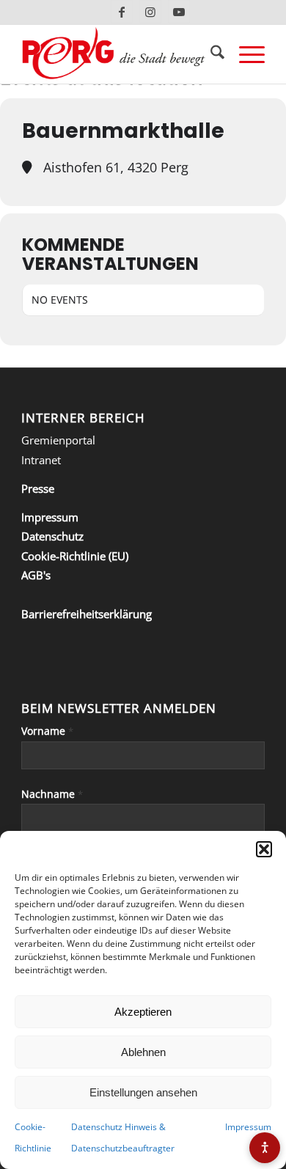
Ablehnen (143, 1052)
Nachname (52, 794)
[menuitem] (210, 54)
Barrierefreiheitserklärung (86, 614)
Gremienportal (58, 440)
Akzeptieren (143, 1011)
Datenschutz (52, 536)
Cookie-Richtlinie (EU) (74, 556)
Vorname (47, 731)
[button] (264, 849)
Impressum (248, 1127)
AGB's (36, 575)
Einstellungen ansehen (143, 1092)
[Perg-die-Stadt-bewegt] (118, 54)
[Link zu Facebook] (121, 12)
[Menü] (244, 54)
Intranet (41, 459)
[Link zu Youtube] (179, 12)
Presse (37, 488)
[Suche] (210, 54)
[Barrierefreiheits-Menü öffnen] (264, 1147)
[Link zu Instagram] (150, 12)
